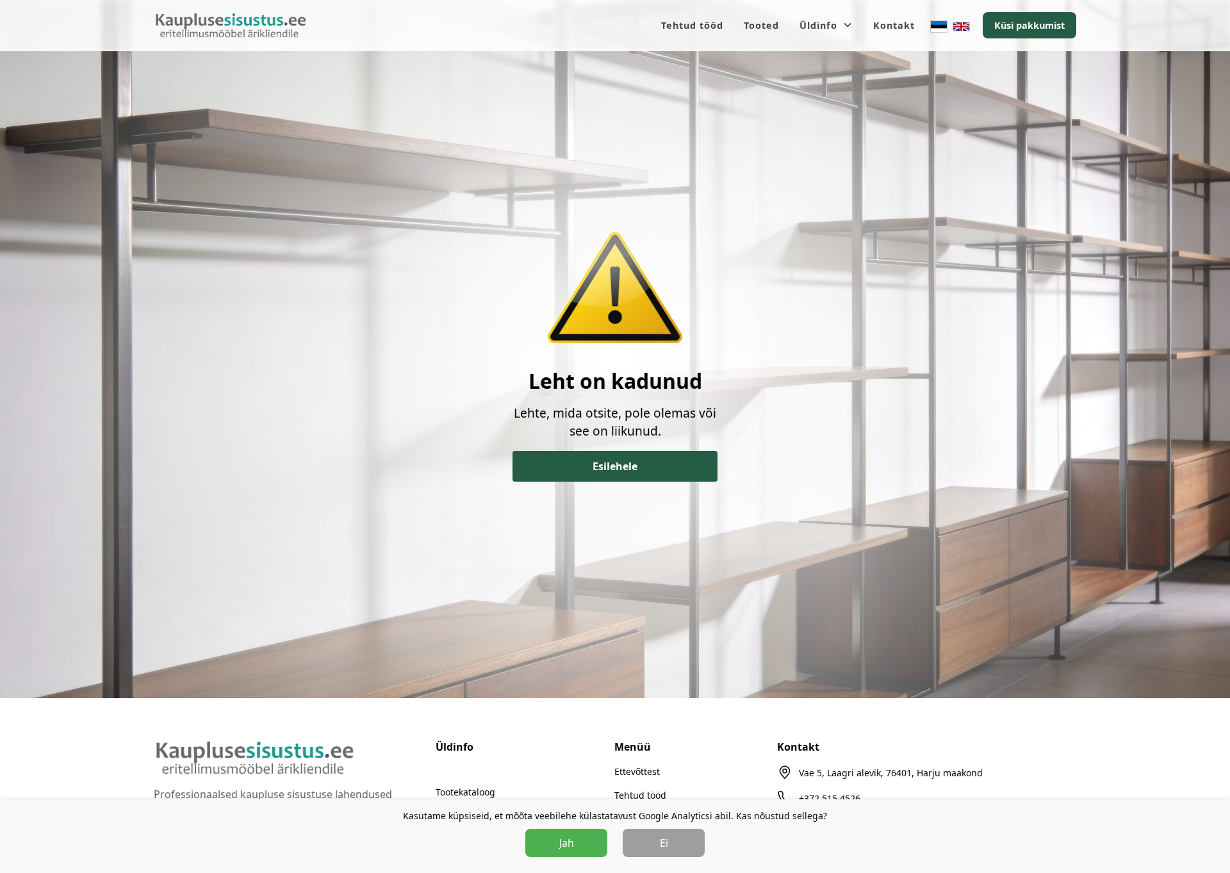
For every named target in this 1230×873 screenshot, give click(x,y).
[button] (826, 26)
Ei (664, 843)
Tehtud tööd (692, 25)
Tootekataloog (465, 792)
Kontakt (894, 25)
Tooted (761, 25)
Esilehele (615, 466)
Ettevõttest (637, 771)
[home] (231, 26)
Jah (566, 843)
